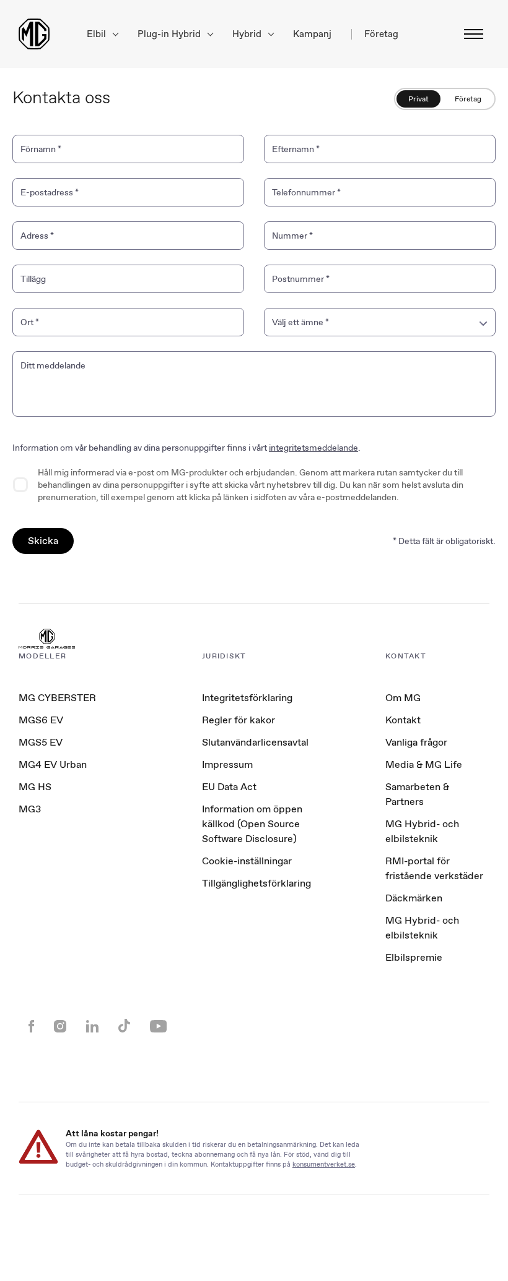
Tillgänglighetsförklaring (256, 883)
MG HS (35, 786)
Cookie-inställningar (247, 861)
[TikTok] (124, 1027)
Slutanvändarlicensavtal (255, 742)
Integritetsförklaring (247, 697)
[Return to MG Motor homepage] (34, 34)
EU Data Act (229, 786)
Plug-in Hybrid (170, 34)
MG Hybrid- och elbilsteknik (422, 831)
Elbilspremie (413, 957)
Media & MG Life (423, 764)
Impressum (227, 764)
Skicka (43, 540)
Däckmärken (413, 898)
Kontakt (403, 719)
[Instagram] (60, 1027)
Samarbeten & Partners (417, 794)
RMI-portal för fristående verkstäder (434, 868)
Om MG (403, 697)
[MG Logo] (47, 640)
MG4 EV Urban (53, 764)
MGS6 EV (41, 719)
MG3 (30, 808)
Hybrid (248, 34)
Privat (418, 99)
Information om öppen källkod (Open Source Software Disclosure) (252, 823)
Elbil (97, 34)
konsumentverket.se (323, 1163)
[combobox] (380, 322)
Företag (468, 99)
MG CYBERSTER (57, 697)
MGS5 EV (41, 742)
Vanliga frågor (416, 742)
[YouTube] (158, 1027)
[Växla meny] (470, 34)
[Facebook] (31, 1027)
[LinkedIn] (92, 1027)
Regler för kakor (238, 719)
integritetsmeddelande (313, 447)
